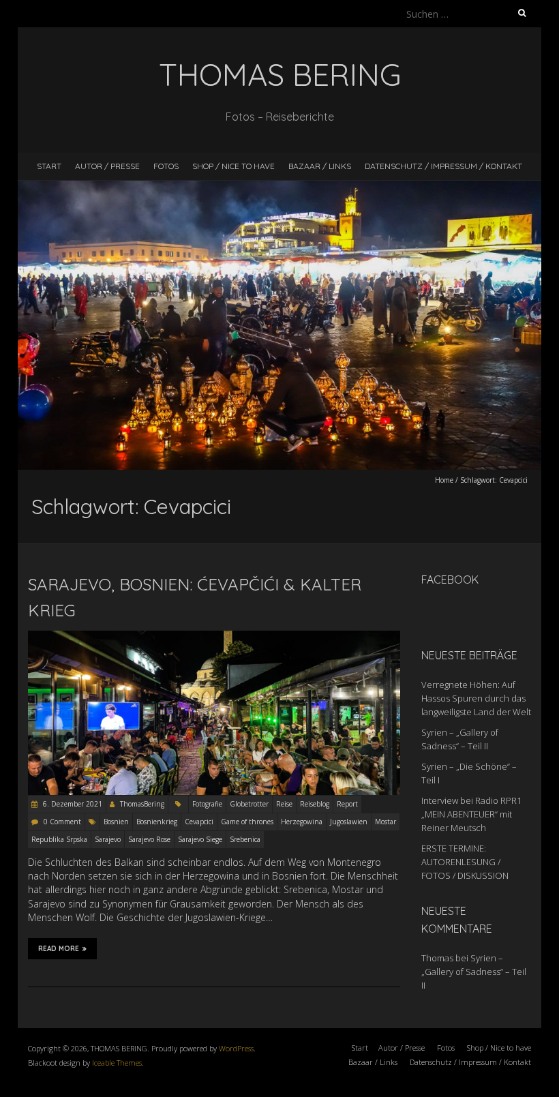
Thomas (437, 958)
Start (49, 166)
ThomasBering (142, 804)
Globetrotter (249, 804)
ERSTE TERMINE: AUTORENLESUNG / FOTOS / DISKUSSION (465, 862)
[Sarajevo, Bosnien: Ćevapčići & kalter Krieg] (214, 637)
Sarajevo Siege (200, 839)
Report (347, 804)
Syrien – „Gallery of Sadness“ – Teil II (473, 971)
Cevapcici (199, 821)
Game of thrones (247, 821)
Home (444, 480)
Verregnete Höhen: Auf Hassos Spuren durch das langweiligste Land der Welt (476, 698)
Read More (58, 948)
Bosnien (116, 821)
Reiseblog (314, 804)
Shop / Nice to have (233, 166)
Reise (284, 804)
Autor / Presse (107, 166)
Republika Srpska (59, 839)
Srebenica (245, 839)
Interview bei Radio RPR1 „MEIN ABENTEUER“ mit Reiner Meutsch (471, 814)
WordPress (236, 1048)
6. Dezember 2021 (71, 804)
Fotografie (207, 804)
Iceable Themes (117, 1062)
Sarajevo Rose (149, 839)
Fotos (166, 166)
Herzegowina (301, 821)
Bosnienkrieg (156, 821)
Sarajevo (108, 839)
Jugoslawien (348, 821)
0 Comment (62, 821)
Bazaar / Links (319, 166)
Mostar (385, 821)
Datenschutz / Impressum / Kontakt (443, 166)
